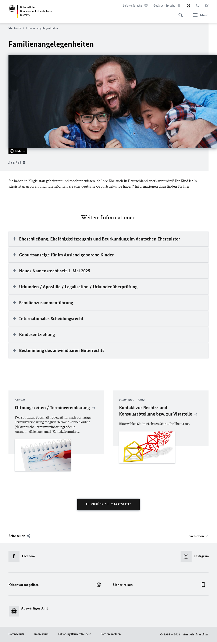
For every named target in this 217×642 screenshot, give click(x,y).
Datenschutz (16, 634)
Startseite (14, 28)
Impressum (41, 634)
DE (188, 5)
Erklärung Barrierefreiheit (74, 634)
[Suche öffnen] (179, 12)
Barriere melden (111, 634)
